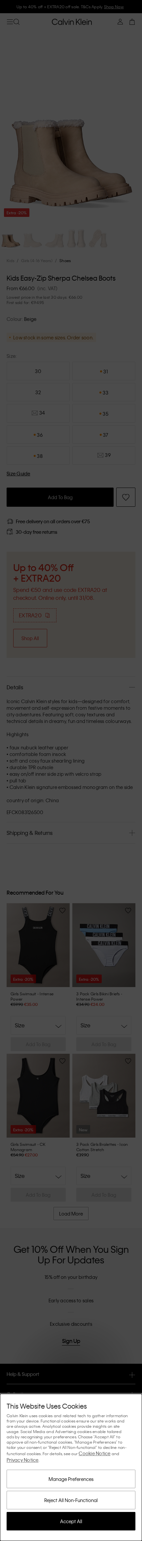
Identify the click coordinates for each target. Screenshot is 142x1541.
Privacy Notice (23, 1460)
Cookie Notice (94, 1453)
